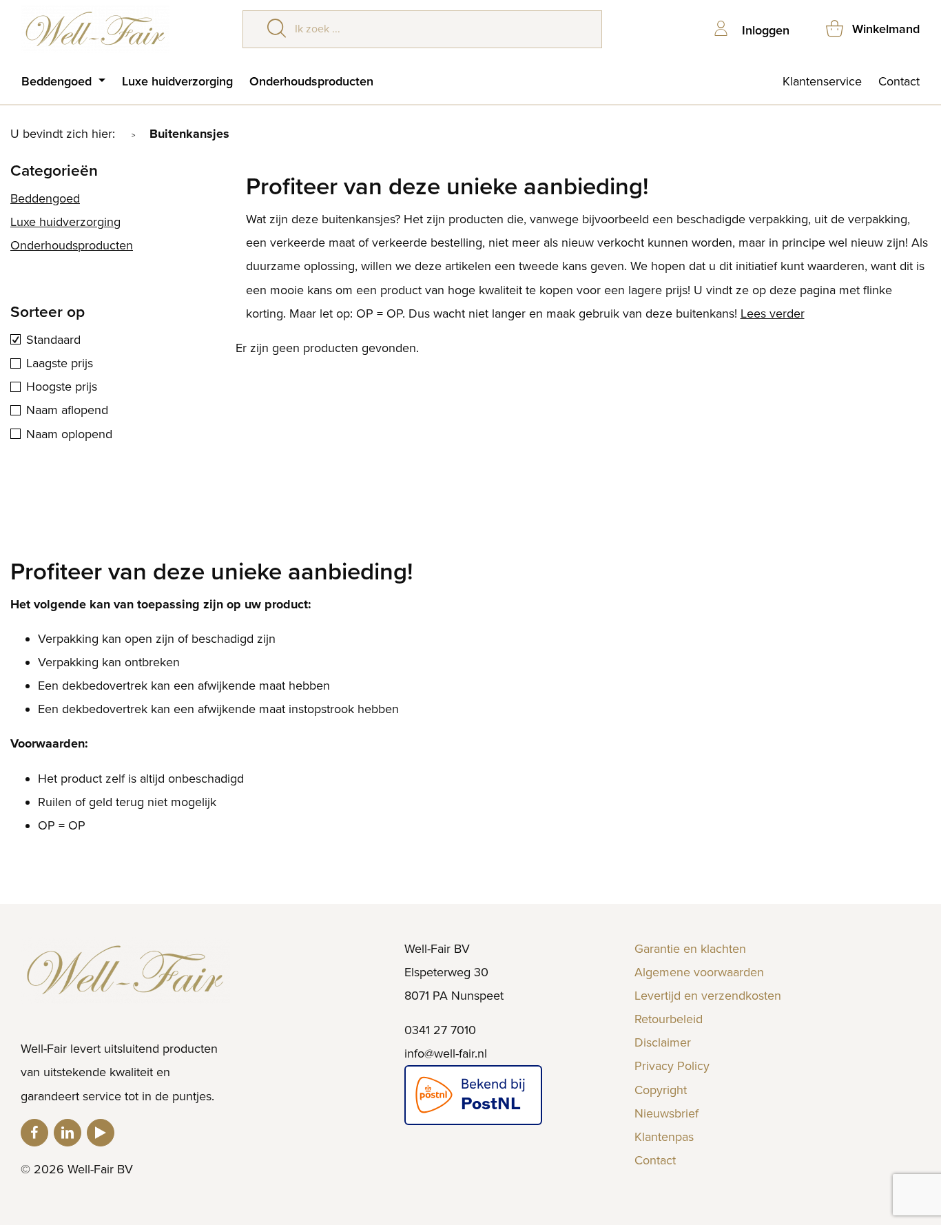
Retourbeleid (668, 1019)
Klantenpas (664, 1136)
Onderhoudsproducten (311, 81)
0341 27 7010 (440, 1030)
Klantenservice (822, 81)
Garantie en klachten (690, 948)
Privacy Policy (672, 1065)
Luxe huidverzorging (177, 81)
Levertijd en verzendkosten (707, 995)
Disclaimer (662, 1042)
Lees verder (773, 313)
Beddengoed (58, 81)
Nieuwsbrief (666, 1113)
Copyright (660, 1090)
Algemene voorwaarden (699, 972)
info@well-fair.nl (445, 1053)
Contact (899, 81)
